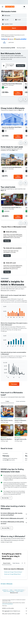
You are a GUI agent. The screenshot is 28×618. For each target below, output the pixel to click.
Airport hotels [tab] (6, 563)
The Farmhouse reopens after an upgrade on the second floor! (12, 207)
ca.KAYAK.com (5, 590)
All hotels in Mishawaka (6, 583)
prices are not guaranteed (7, 603)
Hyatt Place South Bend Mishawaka (12, 83)
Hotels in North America (19, 590)
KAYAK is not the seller (8, 608)
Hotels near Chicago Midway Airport (12, 574)
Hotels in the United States (8, 591)
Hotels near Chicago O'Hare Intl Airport (13, 572)
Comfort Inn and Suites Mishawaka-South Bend (12, 167)
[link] (7, 240)
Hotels (11, 590)
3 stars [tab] (7, 401)
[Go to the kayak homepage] (9, 7)
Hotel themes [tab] (16, 563)
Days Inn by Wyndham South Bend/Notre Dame (12, 127)
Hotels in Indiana (19, 591)
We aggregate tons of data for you (11, 611)
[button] (2, 6)
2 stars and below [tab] (20, 401)
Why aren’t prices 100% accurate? (11, 613)
